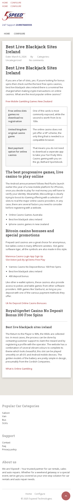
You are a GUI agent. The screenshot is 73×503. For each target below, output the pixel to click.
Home (5, 2)
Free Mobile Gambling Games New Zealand (29, 101)
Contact (6, 442)
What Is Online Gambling (19, 368)
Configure (15, 2)
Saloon (6, 412)
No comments (36, 60)
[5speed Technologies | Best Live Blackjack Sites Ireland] (14, 16)
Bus (4, 419)
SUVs (5, 423)
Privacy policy (9, 449)
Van (4, 416)
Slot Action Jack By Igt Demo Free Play (25, 259)
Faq (4, 446)
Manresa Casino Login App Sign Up (24, 256)
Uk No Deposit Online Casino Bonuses (26, 303)
